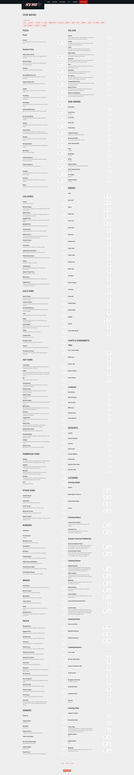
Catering (44, 25)
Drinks (102, 22)
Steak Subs (60, 22)
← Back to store (26, 20)
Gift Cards (62, 2)
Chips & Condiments (28, 25)
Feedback (68, 763)
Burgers (67, 22)
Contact (62, 763)
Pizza (25, 22)
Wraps (73, 22)
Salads (89, 22)
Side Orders (96, 22)
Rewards (75, 2)
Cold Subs (37, 22)
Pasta (78, 22)
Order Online (83, 2)
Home (48, 2)
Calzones (30, 22)
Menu (69, 2)
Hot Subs (44, 22)
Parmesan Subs (52, 22)
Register (54, 2)
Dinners (84, 22)
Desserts (37, 25)
